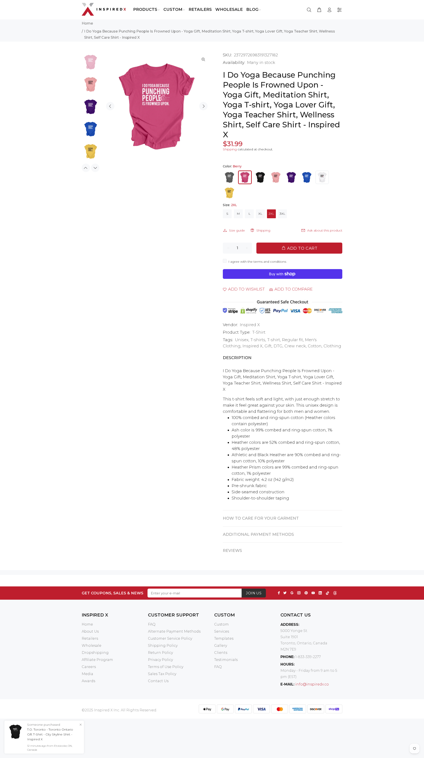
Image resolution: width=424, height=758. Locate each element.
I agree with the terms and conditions (257, 262)
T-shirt (273, 339)
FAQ (151, 624)
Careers (89, 667)
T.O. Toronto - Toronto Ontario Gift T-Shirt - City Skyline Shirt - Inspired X (50, 734)
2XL (271, 214)
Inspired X (250, 324)
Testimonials (226, 660)
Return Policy (160, 653)
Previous (110, 106)
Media (87, 674)
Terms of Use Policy (165, 667)
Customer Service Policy (170, 638)
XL (260, 214)
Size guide (237, 230)
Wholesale (91, 645)
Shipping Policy (163, 645)
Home (87, 23)
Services (221, 631)
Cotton (315, 346)
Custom (221, 624)
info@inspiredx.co (312, 684)
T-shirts (257, 339)
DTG (278, 346)
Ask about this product (324, 230)
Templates (223, 638)
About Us (90, 631)
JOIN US (253, 593)
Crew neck (295, 346)
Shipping (230, 149)
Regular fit (292, 339)
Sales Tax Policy (162, 674)
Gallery (220, 645)
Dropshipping (95, 653)
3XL (282, 214)
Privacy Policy (160, 660)
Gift (268, 346)
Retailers (90, 638)
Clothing (332, 346)
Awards (88, 681)
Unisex (241, 339)
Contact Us (158, 681)
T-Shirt (258, 332)
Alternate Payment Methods (174, 631)
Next (203, 106)
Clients (220, 653)
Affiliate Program (97, 660)
